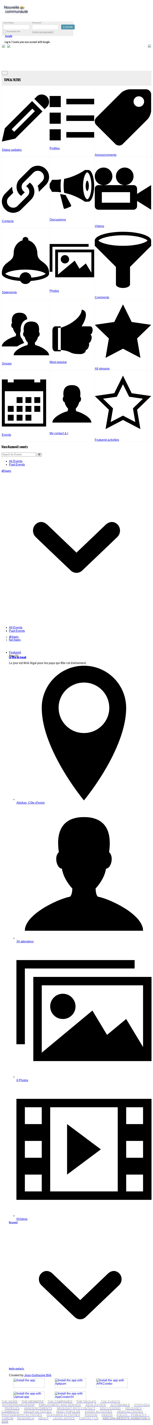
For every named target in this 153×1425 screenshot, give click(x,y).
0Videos (21, 1219)
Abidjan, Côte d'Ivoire (30, 802)
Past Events (17, 464)
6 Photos (22, 1080)
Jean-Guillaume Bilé (37, 1375)
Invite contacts (16, 1368)
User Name (8, 23)
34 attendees (25, 941)
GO (39, 454)
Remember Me (13, 31)
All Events (15, 461)
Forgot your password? (43, 32)
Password (36, 23)
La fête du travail (17, 657)
